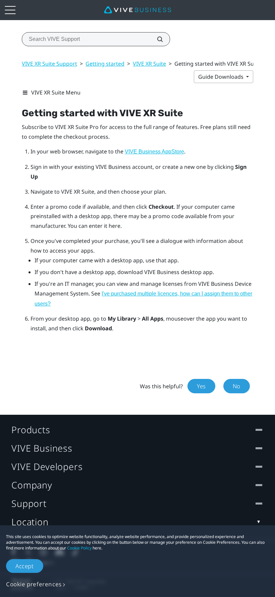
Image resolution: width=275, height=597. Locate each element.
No (236, 386)
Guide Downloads (221, 76)
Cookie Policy (79, 548)
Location (30, 522)
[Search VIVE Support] (156, 39)
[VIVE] (137, 10)
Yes (201, 386)
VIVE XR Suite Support (49, 63)
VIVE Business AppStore (154, 151)
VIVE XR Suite (149, 63)
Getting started (105, 63)
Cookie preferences (34, 584)
